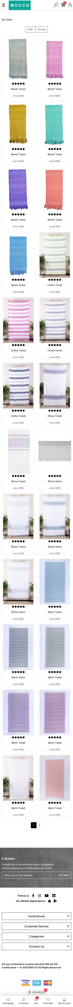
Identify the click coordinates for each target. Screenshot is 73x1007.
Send (66, 875)
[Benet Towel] (18, 59)
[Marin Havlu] (18, 647)
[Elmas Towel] (54, 386)
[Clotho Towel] (54, 255)
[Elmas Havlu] (54, 451)
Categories (36, 936)
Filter (30, 29)
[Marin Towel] (54, 582)
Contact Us (36, 946)
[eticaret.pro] (36, 995)
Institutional (36, 916)
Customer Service (36, 926)
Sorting (42, 29)
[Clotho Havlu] (54, 320)
